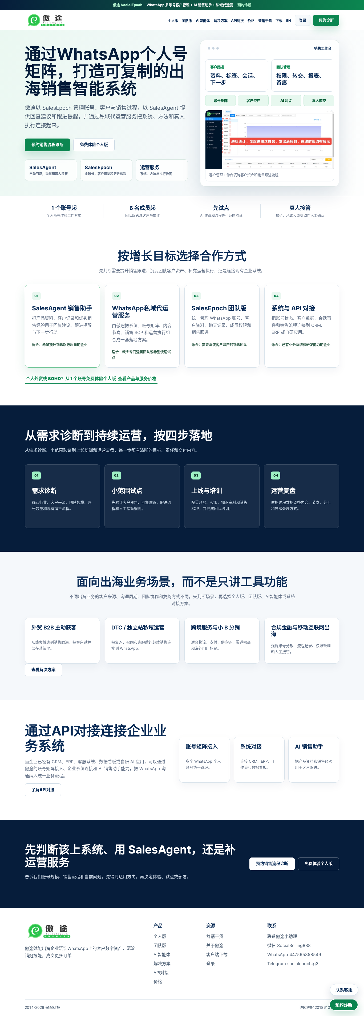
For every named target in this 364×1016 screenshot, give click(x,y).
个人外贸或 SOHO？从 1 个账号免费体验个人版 (71, 378)
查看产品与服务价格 (137, 378)
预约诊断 (244, 5)
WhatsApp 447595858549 (294, 954)
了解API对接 (42, 789)
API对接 (237, 20)
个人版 (173, 20)
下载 (279, 20)
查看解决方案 (43, 669)
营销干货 (265, 20)
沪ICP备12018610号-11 (319, 1007)
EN (288, 20)
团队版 (187, 20)
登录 (302, 20)
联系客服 (344, 990)
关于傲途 (214, 945)
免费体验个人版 (94, 144)
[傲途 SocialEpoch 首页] (48, 20)
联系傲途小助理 (282, 936)
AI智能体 (203, 20)
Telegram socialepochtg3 (292, 963)
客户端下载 (217, 954)
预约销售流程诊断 (47, 144)
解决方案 (221, 20)
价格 (251, 20)
